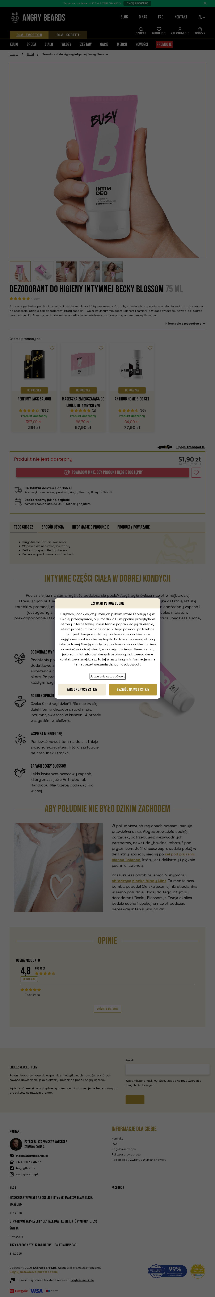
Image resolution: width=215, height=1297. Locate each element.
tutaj (102, 659)
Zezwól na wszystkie (133, 689)
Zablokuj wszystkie (82, 689)
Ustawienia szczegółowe (107, 676)
